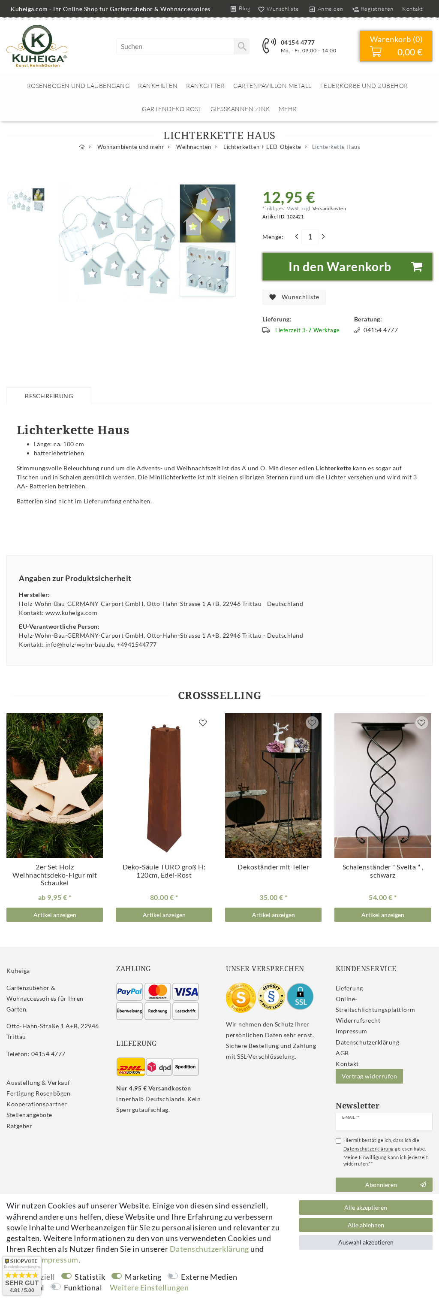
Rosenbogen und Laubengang (78, 85)
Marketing (143, 1276)
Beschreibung (49, 396)
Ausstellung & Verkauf (38, 1082)
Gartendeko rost (172, 108)
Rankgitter (205, 85)
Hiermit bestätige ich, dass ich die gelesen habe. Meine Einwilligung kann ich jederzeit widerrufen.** (385, 1151)
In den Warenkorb (340, 266)
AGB (342, 1053)
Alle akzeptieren (365, 1207)
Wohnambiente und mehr (130, 147)
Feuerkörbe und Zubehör (364, 85)
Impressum (351, 1031)
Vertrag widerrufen (369, 1076)
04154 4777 (298, 42)
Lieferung (349, 988)
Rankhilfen (157, 85)
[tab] (48, 395)
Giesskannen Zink (240, 108)
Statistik (90, 1276)
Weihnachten (193, 147)
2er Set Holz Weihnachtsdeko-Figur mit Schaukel (54, 875)
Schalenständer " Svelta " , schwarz (383, 871)
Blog (244, 8)
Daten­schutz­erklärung (367, 1042)
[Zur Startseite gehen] (82, 147)
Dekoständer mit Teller (273, 867)
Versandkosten (328, 208)
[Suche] (241, 46)
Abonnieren (381, 1184)
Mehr (288, 108)
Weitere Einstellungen (149, 1287)
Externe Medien (209, 1276)
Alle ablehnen (366, 1225)
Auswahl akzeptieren (366, 1242)
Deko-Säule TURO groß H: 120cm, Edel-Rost (164, 871)
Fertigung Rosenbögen (38, 1093)
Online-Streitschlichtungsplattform (375, 1004)
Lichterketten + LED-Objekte (261, 147)
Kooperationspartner (36, 1104)
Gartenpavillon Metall (272, 85)
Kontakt (412, 8)
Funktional (83, 1287)
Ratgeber (19, 1125)
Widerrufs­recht (358, 1020)
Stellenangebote (29, 1114)
